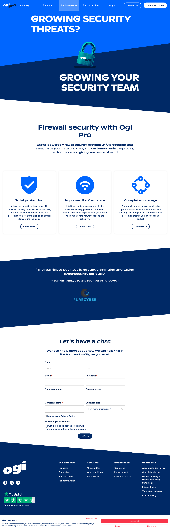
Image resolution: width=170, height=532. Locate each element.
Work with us (93, 476)
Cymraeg (24, 5)
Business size (93, 402)
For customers (66, 476)
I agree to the (61, 416)
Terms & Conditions (152, 491)
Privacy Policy (68, 416)
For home (47, 5)
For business (67, 5)
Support (112, 5)
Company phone (54, 389)
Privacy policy (91, 518)
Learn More (29, 226)
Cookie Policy (149, 495)
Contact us (133, 5)
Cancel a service (122, 476)
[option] (29, 202)
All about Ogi (93, 468)
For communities (91, 5)
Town (48, 375)
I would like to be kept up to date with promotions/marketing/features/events (66, 427)
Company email (94, 389)
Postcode (91, 375)
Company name (54, 402)
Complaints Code (151, 472)
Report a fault (121, 472)
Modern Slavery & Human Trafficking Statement (151, 479)
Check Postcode (155, 5)
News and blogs (95, 472)
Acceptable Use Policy (153, 468)
